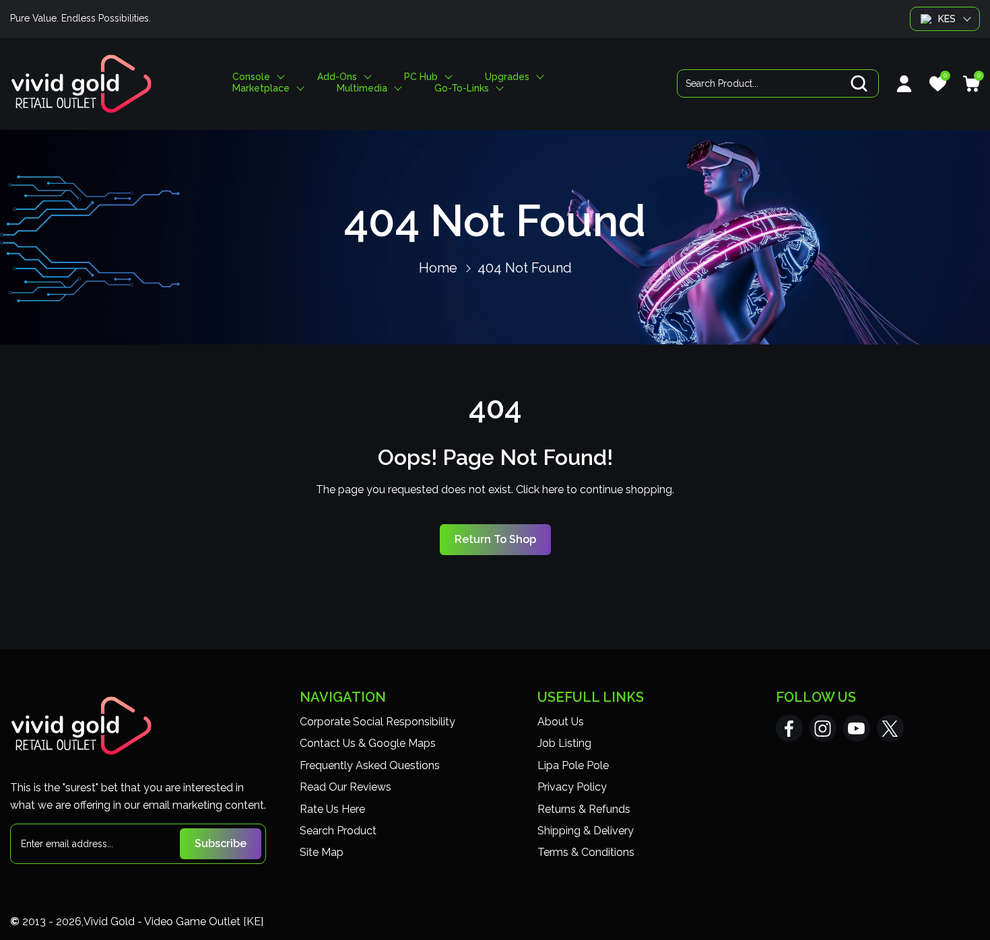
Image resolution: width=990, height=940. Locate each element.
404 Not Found (524, 268)
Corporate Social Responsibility (377, 721)
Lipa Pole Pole (573, 765)
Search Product (338, 830)
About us (560, 721)
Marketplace (261, 88)
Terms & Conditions (585, 852)
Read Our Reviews (345, 787)
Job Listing (564, 743)
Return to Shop (495, 539)
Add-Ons (337, 77)
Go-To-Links (461, 88)
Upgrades (507, 77)
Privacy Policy (572, 787)
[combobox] (778, 83)
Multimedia (362, 88)
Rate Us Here (332, 809)
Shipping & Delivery (585, 830)
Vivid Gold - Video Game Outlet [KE (172, 921)
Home (438, 268)
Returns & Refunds (583, 809)
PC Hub (421, 77)
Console (251, 77)
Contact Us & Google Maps (368, 743)
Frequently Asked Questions (370, 765)
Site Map (321, 852)
